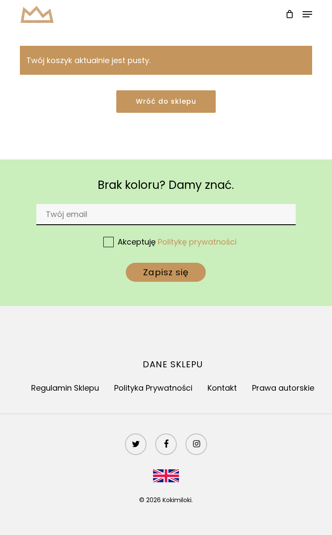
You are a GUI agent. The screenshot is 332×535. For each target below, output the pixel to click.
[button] (307, 14)
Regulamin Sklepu (65, 387)
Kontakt (222, 387)
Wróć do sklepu (166, 101)
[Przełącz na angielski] (166, 474)
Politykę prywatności (197, 241)
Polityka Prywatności (153, 387)
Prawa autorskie (283, 387)
